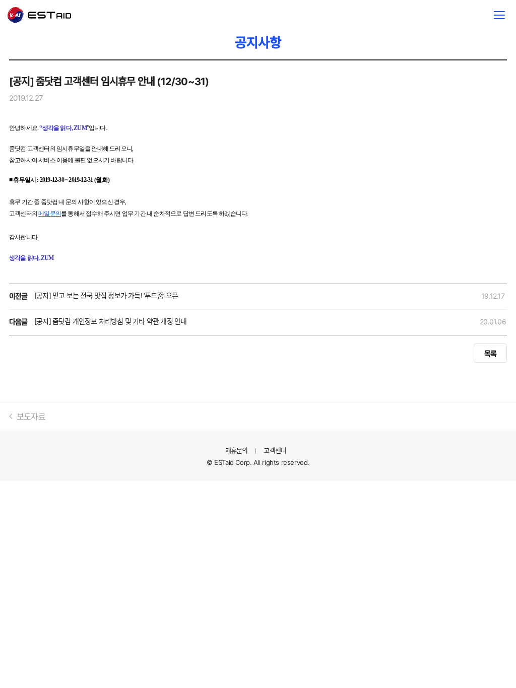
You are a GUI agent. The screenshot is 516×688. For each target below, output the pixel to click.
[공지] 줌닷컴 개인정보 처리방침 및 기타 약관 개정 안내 (110, 321)
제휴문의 (236, 450)
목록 (490, 353)
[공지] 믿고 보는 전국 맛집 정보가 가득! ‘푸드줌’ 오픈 (106, 295)
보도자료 (31, 416)
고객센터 (275, 450)
